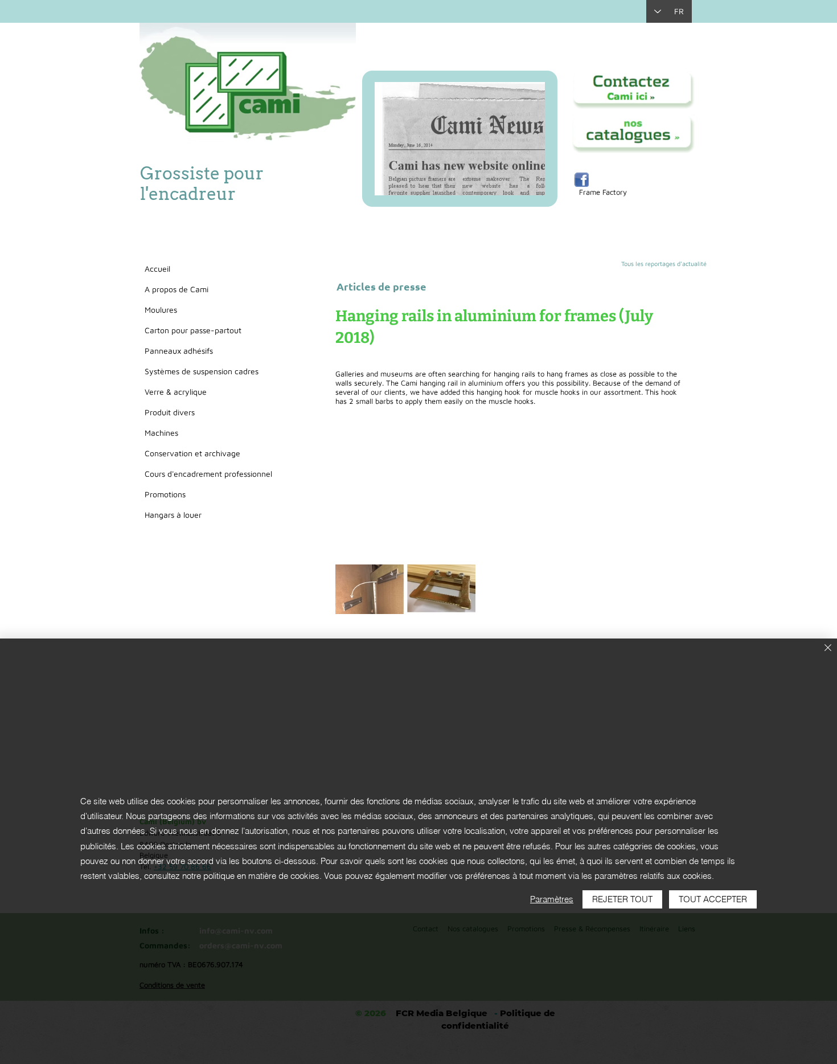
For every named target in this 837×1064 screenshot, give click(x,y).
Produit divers (170, 412)
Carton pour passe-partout (193, 330)
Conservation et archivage (192, 453)
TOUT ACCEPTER (713, 899)
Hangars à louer (173, 514)
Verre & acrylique (176, 391)
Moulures (161, 309)
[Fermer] (828, 648)
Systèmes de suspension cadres (202, 371)
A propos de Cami (176, 289)
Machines (161, 432)
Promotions (165, 494)
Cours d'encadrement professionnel (208, 473)
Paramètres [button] (551, 899)
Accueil (157, 268)
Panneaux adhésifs (179, 350)
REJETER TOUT (622, 899)
